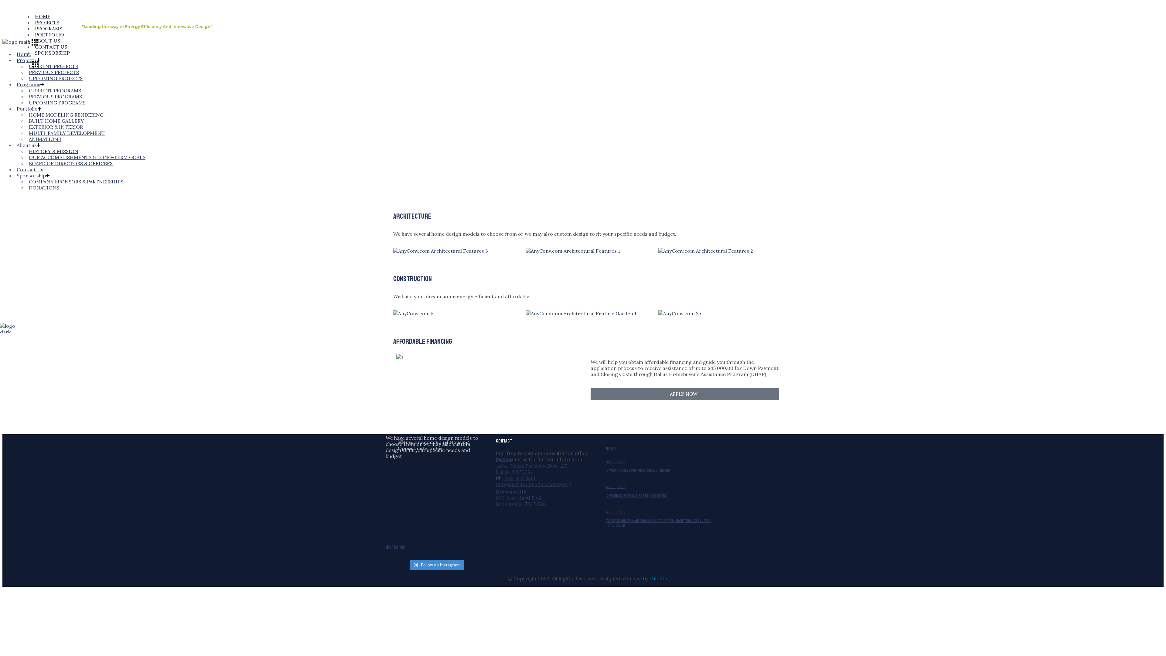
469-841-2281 (519, 478)
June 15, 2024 (615, 462)
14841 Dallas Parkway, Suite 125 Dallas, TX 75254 (531, 469)
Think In (658, 578)
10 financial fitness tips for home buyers (636, 496)
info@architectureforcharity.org (533, 484)
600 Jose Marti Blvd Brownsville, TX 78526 (521, 501)
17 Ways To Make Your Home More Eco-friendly (638, 470)
